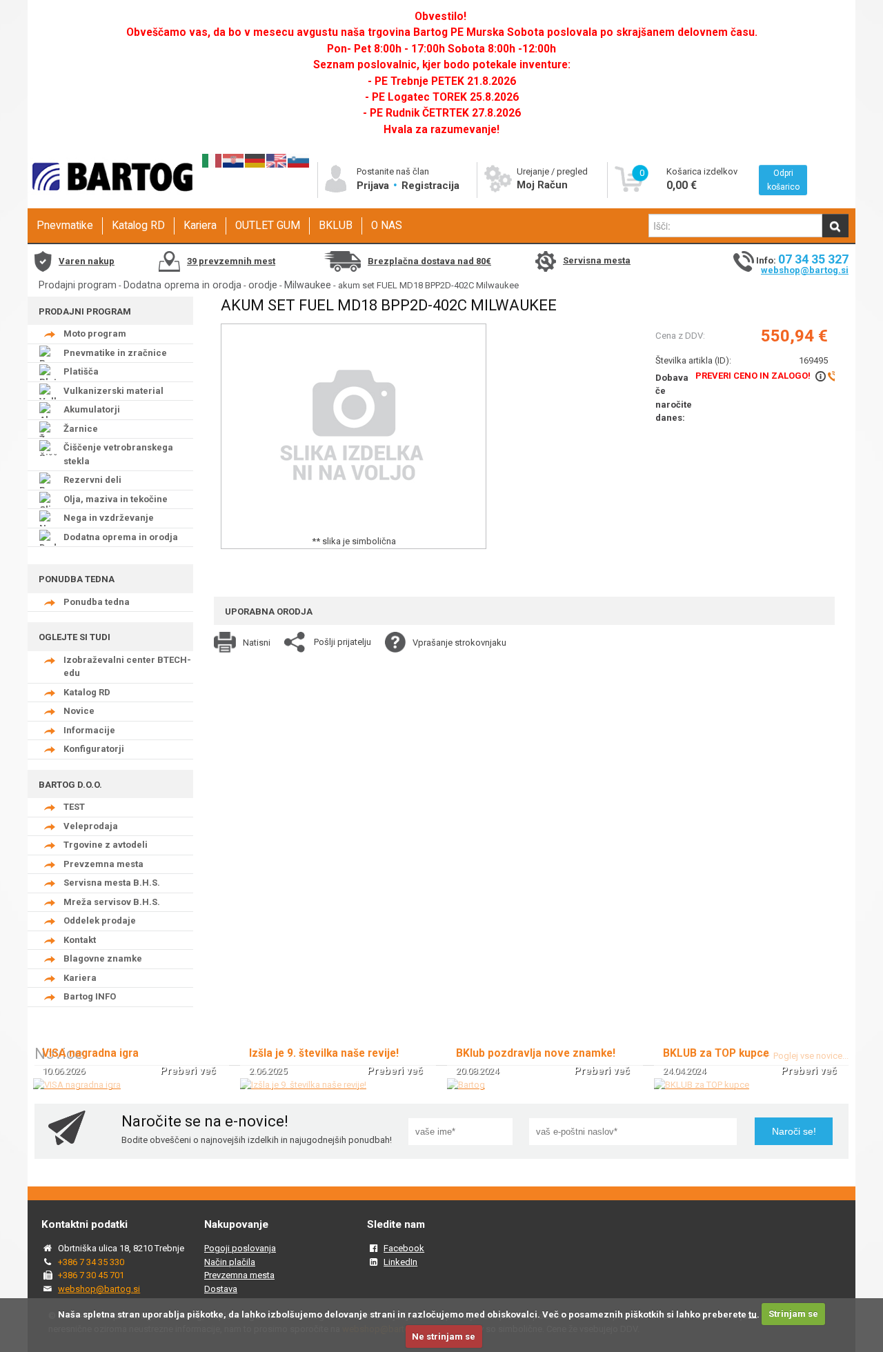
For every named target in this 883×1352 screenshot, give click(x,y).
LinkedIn (400, 1262)
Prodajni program (78, 284)
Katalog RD (138, 225)
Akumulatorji (91, 409)
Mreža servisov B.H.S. (111, 902)
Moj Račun (542, 185)
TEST (74, 807)
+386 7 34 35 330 (91, 1262)
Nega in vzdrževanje (108, 518)
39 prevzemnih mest (231, 261)
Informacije (89, 730)
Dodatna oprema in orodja (182, 284)
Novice (79, 711)
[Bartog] (466, 1085)
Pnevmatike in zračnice (115, 353)
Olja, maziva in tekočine (115, 499)
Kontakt (79, 940)
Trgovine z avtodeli (105, 844)
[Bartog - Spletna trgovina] (110, 204)
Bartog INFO (89, 996)
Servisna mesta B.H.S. (111, 882)
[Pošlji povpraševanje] (825, 375)
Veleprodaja (90, 826)
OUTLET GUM (267, 225)
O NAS (386, 225)
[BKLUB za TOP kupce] (701, 1085)
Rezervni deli (92, 480)
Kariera (200, 225)
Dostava (220, 1289)
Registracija (430, 185)
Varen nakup (87, 261)
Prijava (374, 185)
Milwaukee (307, 284)
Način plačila (229, 1262)
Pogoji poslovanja (240, 1248)
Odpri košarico (783, 180)
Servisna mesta (597, 260)
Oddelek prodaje (99, 920)
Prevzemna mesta (103, 864)
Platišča (81, 371)
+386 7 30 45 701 (91, 1275)
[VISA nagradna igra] (77, 1085)
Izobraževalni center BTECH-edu (127, 667)
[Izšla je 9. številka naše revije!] (303, 1085)
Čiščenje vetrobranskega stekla (118, 454)
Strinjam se (793, 1314)
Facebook (404, 1248)
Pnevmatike (65, 225)
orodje (262, 284)
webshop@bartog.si (805, 270)
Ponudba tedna (96, 602)
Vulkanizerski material (113, 391)
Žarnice (80, 429)
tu (752, 1314)
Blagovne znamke (102, 958)
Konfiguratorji (93, 749)
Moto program (94, 333)
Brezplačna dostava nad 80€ (429, 261)
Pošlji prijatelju (342, 642)
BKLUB (336, 225)
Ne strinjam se (443, 1336)
